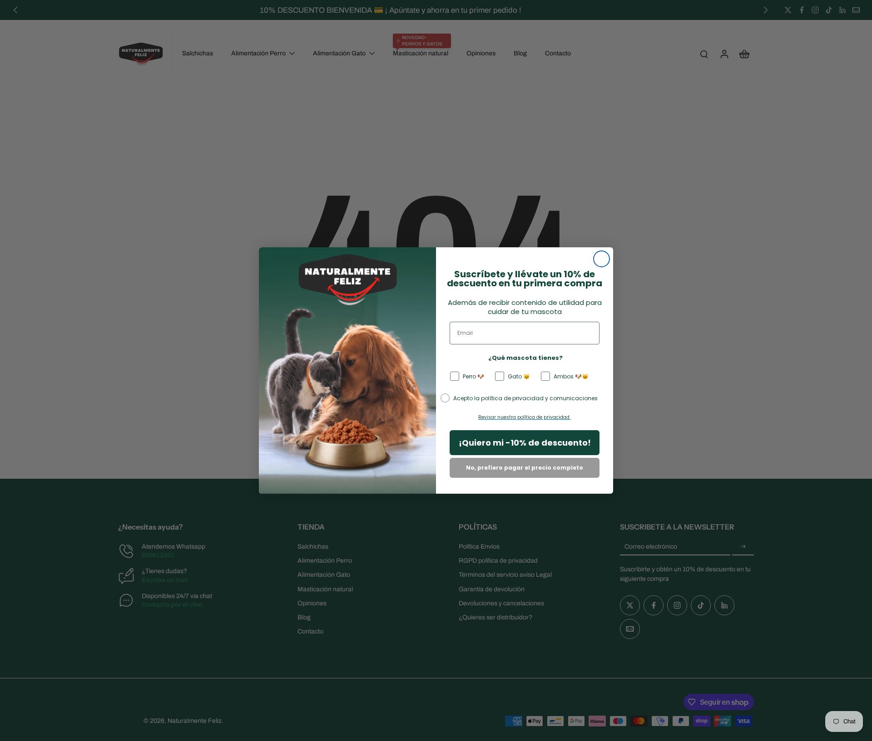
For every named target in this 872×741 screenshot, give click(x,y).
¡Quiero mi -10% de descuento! (525, 442)
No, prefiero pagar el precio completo (524, 467)
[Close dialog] (601, 259)
